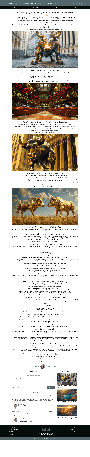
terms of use (36, 438)
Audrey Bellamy (49, 434)
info (65, 3)
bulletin (35, 7)
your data (45, 438)
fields (56, 7)
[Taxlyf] (46, 429)
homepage (12, 3)
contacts (77, 3)
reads (75, 7)
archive (52, 3)
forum (14, 7)
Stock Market (48, 361)
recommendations (76, 433)
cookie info (54, 438)
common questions (33, 3)
